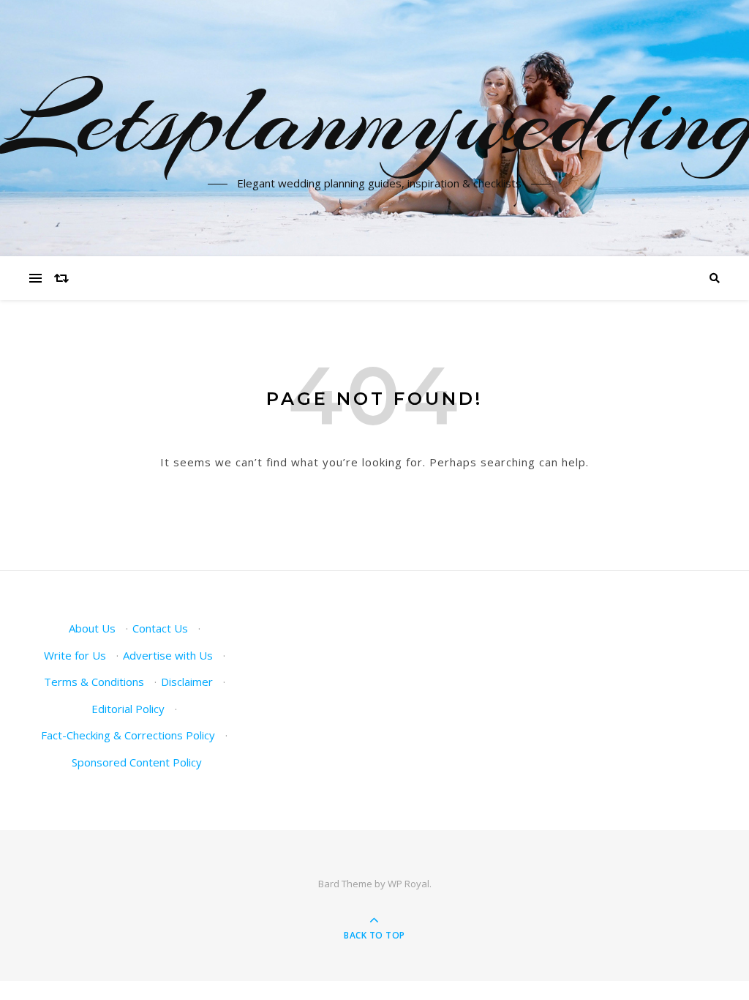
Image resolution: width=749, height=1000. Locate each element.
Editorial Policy (128, 708)
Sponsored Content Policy (137, 762)
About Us (92, 628)
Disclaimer (187, 681)
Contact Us (160, 628)
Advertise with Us (168, 655)
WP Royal (408, 883)
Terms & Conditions (94, 681)
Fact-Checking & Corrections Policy (128, 735)
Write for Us (75, 655)
